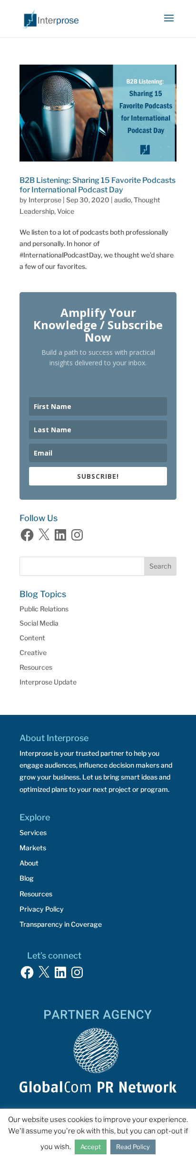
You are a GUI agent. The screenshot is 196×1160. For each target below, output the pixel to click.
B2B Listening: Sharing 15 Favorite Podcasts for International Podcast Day (98, 185)
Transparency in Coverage (61, 924)
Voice (65, 211)
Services (33, 832)
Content (32, 638)
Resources (36, 667)
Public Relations (44, 609)
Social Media (39, 623)
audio (122, 200)
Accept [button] (90, 1146)
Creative (33, 652)
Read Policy (133, 1146)
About (29, 863)
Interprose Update (48, 682)
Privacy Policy (42, 909)
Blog (27, 878)
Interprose (45, 200)
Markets (33, 848)
